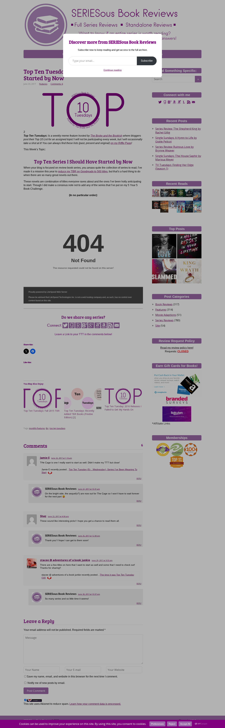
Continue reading (113, 70)
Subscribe (147, 60)
